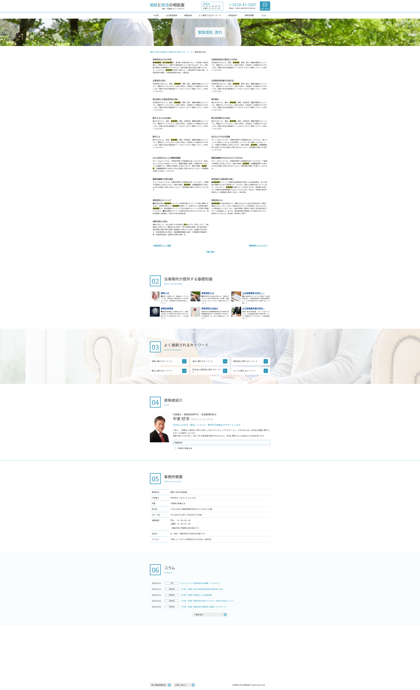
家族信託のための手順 (162, 59)
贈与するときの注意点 (162, 117)
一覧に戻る (210, 251)
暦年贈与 (215, 99)
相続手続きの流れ (160, 221)
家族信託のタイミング (162, 200)
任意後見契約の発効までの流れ (224, 59)
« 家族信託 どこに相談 (162, 245)
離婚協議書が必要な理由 (163, 179)
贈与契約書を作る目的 (220, 117)
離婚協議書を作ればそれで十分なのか (227, 157)
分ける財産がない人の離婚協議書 (167, 157)
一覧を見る (198, 614)
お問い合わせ (180, 685)
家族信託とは (217, 200)
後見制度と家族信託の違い (222, 179)
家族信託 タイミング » (258, 245)
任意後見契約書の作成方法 (222, 80)
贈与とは (156, 136)
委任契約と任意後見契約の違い (166, 99)
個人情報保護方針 (158, 685)
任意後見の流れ (159, 80)
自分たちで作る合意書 (220, 136)
